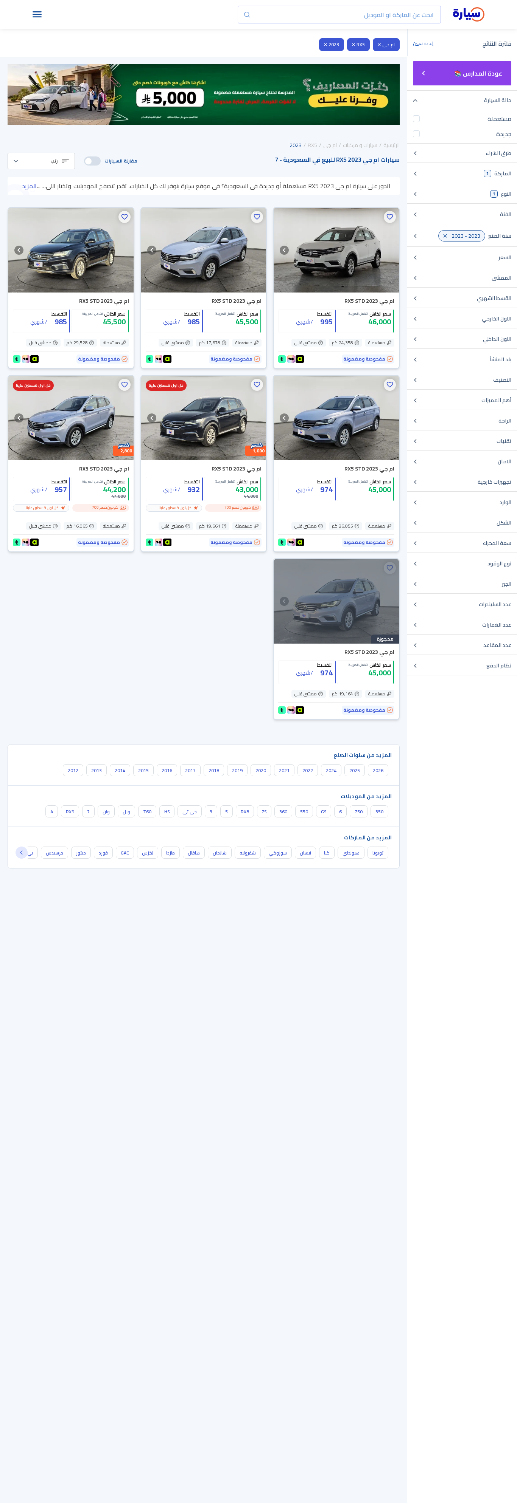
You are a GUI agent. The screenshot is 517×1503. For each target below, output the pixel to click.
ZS (264, 811)
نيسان (305, 852)
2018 (214, 770)
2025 (354, 770)
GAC (125, 852)
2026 (378, 770)
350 (379, 811)
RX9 (70, 811)
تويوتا (377, 852)
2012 (73, 770)
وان (106, 811)
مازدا (170, 852)
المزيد (29, 185)
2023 (334, 44)
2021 (284, 770)
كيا (327, 852)
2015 (143, 770)
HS (167, 811)
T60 (147, 811)
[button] (41, 161)
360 (283, 811)
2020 (260, 770)
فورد (103, 852)
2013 (96, 770)
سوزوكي (278, 852)
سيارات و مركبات (360, 145)
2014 (120, 770)
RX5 (361, 44)
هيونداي (351, 852)
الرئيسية (391, 145)
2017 (190, 770)
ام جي (388, 44)
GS (323, 811)
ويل (126, 811)
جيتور (81, 852)
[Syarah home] (468, 14)
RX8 (245, 811)
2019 (237, 770)
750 (359, 811)
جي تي (189, 811)
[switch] (92, 161)
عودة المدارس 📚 (478, 73)
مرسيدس (54, 852)
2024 (331, 770)
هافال (194, 852)
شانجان (220, 852)
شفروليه (248, 852)
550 (304, 811)
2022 (307, 770)
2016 (167, 770)
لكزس (147, 852)
